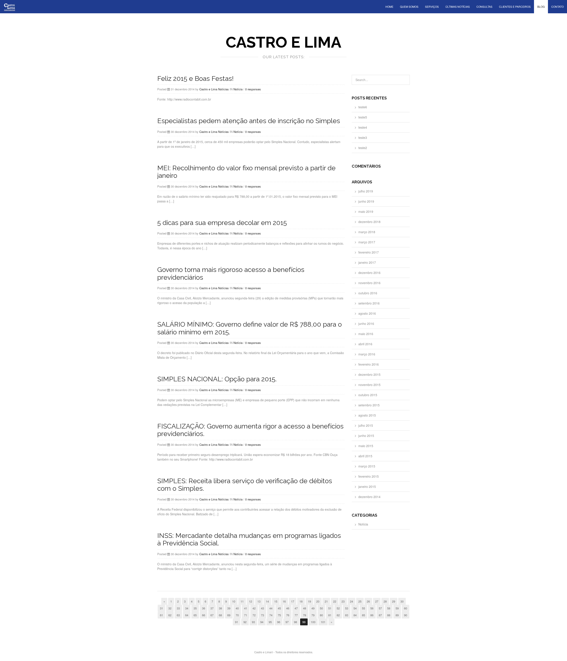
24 (351, 601)
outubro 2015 (367, 395)
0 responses (253, 89)
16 (284, 601)
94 (261, 622)
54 (355, 608)
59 (397, 608)
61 (161, 615)
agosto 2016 (367, 313)
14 (267, 601)
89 (397, 615)
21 (326, 601)
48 (304, 608)
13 (258, 601)
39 (228, 608)
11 (242, 601)
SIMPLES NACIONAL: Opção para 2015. (217, 379)
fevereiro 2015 (368, 476)
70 (237, 615)
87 (380, 615)
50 (321, 608)
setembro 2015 (369, 405)
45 (279, 608)
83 (346, 615)
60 (405, 608)
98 (295, 622)
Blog (541, 6)
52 (338, 608)
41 (245, 608)
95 (270, 622)
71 (245, 615)
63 (178, 615)
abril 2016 (365, 344)
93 (253, 622)
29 (393, 601)
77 (296, 615)
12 (250, 601)
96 (278, 622)
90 (405, 615)
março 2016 (366, 354)
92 (245, 622)
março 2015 (366, 466)
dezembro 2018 (369, 221)
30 (402, 601)
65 (195, 615)
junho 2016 (366, 323)
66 (203, 615)
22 (334, 601)
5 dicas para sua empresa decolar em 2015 (222, 223)
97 (287, 622)
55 (363, 608)
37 (212, 608)
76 (287, 615)
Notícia (238, 89)
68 (220, 615)
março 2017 (366, 242)
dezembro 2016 (369, 272)
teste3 (362, 137)
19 (309, 601)
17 (292, 601)
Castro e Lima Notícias (214, 89)
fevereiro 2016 (368, 364)
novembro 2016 (369, 283)
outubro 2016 (367, 293)
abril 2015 (365, 456)
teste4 (362, 127)
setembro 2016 (369, 303)
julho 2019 (365, 191)
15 (275, 601)
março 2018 (366, 232)
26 (368, 601)
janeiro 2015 (367, 486)
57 (380, 608)
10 (233, 601)
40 (237, 608)
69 (228, 615)
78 (304, 615)
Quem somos (409, 6)
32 (169, 608)
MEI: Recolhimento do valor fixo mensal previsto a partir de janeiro (246, 172)
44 (270, 608)
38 (220, 608)
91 (236, 622)
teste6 (362, 107)
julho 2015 (365, 425)
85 (363, 615)
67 (212, 615)
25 (359, 601)
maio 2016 (365, 333)
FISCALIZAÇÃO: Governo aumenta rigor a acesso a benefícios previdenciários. (250, 430)
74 (270, 615)
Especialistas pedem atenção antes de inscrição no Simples (248, 121)
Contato (557, 6)
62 (169, 615)
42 (254, 608)
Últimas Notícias (457, 6)
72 (254, 615)
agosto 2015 (367, 415)
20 (317, 601)
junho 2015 (366, 435)
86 (371, 615)
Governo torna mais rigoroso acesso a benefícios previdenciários (230, 273)
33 (178, 608)
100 (313, 622)
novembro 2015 (369, 384)
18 (301, 601)
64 (186, 615)
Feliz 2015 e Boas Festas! (195, 78)
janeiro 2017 (367, 262)
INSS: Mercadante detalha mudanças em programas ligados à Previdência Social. (249, 539)
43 (262, 608)
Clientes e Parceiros (515, 6)
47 (296, 608)
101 (323, 622)
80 (321, 615)
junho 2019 (366, 201)
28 (385, 601)
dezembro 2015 (369, 374)
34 (186, 608)
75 (279, 615)
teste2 (362, 147)
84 (355, 615)
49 (313, 608)
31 (161, 608)
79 (313, 615)
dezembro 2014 (369, 496)
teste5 (362, 117)
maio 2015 (365, 446)
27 (376, 601)
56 (371, 608)
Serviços (432, 6)
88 (388, 615)
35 (195, 608)
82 (338, 615)
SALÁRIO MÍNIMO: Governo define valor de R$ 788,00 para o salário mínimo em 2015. (249, 328)
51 (329, 608)
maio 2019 (365, 211)
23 (343, 601)
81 (329, 615)
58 (388, 608)
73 (262, 615)
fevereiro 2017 (368, 252)
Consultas (484, 6)
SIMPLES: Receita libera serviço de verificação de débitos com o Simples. (244, 484)
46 (287, 608)
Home (389, 6)
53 (346, 608)
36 (203, 608)
